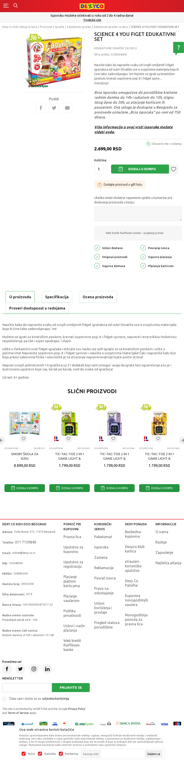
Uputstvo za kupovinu (73, 549)
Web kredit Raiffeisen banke (72, 645)
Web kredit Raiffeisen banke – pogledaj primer (135, 233)
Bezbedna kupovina (133, 534)
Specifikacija (57, 297)
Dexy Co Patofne (131, 583)
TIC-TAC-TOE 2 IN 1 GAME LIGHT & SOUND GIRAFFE (159, 458)
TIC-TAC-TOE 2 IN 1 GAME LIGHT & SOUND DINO (69, 458)
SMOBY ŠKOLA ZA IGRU (24, 456)
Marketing (71, 754)
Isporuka (101, 547)
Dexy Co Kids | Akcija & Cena (19, 26)
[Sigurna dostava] (97, 265)
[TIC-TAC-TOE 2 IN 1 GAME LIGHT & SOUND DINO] (69, 423)
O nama (162, 532)
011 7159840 (25, 542)
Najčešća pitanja (169, 563)
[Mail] (67, 107)
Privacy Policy (76, 708)
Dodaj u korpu (142, 169)
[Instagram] (33, 668)
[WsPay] (105, 724)
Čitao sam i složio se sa (39, 698)
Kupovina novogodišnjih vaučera (136, 600)
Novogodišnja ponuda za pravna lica (136, 619)
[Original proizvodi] (97, 256)
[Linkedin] (47, 668)
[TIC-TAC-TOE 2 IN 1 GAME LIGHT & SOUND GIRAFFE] (159, 423)
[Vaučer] (43, 724)
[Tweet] (54, 107)
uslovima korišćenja (55, 698)
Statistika (50, 754)
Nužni (31, 754)
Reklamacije (104, 568)
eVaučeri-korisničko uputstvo (133, 565)
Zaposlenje (164, 552)
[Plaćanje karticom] (143, 265)
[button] (173, 169)
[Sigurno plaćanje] (143, 256)
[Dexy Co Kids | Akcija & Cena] (92, 6)
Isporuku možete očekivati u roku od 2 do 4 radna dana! (92, 15)
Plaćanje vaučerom (71, 598)
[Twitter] (20, 668)
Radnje (161, 542)
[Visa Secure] (55, 724)
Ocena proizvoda (98, 297)
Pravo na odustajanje (104, 590)
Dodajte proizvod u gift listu (123, 184)
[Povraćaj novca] (143, 247)
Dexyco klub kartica (135, 549)
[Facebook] (40, 107)
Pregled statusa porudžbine (107, 625)
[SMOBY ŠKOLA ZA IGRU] (24, 423)
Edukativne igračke (79, 26)
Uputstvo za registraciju (73, 564)
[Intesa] (128, 724)
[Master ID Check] (66, 724)
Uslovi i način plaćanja (74, 628)
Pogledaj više (92, 19)
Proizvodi (46, 26)
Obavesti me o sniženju (167, 143)
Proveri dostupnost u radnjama (37, 308)
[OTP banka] (84, 724)
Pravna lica (72, 537)
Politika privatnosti (72, 613)
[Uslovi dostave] (97, 247)
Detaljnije (101, 83)
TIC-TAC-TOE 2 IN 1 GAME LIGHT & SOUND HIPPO (114, 458)
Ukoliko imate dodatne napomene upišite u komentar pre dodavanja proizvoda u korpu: (133, 200)
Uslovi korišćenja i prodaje (103, 607)
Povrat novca (105, 578)
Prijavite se (71, 687)
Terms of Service (18, 712)
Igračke (59, 26)
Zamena (100, 557)
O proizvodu (20, 297)
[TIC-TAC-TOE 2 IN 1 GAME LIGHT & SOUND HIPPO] (114, 423)
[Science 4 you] (37, 82)
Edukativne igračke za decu (111, 26)
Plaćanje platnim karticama (72, 581)
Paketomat (103, 537)
